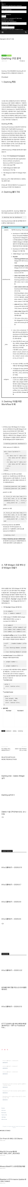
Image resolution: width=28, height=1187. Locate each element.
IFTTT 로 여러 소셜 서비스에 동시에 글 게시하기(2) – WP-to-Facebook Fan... (13, 1025)
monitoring (20, 731)
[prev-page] (2, 817)
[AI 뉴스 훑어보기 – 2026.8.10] (14, 859)
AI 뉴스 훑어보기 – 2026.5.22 (11, 970)
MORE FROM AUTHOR (9, 759)
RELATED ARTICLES (8, 757)
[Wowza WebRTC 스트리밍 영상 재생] (14, 1161)
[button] (2, 32)
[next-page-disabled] (3, 817)
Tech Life (4, 55)
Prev (3, 77)
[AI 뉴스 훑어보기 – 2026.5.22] (14, 962)
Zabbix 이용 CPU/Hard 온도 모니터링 (21, 749)
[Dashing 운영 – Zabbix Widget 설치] (14, 767)
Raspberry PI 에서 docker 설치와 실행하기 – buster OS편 (14, 1084)
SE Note (9, 55)
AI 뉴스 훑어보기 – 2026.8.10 (11, 867)
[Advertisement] (14, 836)
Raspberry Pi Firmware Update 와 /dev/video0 (13, 1180)
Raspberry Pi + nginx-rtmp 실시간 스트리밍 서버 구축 (14, 1097)
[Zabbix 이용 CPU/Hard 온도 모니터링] (14, 803)
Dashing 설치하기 (8, 795)
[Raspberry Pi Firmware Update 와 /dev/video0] (14, 1174)
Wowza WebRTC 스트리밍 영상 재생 (12, 1166)
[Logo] (5, 37)
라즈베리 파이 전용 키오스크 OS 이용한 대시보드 (13, 988)
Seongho (5, 1062)
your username (6, 9)
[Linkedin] (9, 66)
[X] (6, 66)
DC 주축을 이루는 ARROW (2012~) (5, 749)
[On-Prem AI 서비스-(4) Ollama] (14, 1134)
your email (4, 25)
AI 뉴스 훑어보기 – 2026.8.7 (11, 884)
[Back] (2, 2)
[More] (16, 66)
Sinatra (5, 159)
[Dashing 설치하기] (14, 786)
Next (6, 77)
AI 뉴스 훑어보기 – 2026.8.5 (11, 919)
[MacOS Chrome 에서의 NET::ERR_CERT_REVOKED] (14, 1147)
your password (6, 14)
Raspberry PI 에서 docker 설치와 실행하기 (14, 1091)
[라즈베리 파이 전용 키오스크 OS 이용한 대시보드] (14, 979)
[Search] (26, 32)
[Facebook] (2, 66)
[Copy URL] (13, 66)
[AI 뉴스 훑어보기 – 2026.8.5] (14, 911)
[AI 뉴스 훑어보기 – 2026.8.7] (14, 877)
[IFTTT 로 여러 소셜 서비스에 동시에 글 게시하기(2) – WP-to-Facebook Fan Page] (14, 1016)
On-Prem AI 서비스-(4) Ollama (11, 1138)
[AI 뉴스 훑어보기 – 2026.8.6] (14, 894)
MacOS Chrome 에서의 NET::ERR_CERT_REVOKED (10, 1152)
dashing (14, 731)
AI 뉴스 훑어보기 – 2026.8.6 (11, 902)
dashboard (8, 731)
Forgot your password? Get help (11, 18)
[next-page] (3, 924)
